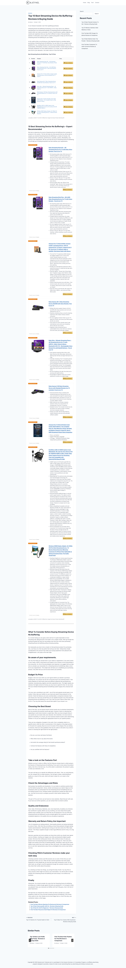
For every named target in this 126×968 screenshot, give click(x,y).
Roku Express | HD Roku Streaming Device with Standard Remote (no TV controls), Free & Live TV (47, 93)
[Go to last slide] (30, 940)
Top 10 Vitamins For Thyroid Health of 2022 (37, 919)
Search (82, 11)
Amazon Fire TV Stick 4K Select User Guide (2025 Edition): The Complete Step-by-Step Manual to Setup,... (46, 100)
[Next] (72, 940)
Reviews (30, 13)
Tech (92, 2)
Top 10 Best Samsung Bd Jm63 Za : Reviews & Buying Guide (47, 906)
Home (84, 2)
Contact (97, 2)
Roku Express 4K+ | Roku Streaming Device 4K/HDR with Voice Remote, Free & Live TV (60, 303)
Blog (88, 2)
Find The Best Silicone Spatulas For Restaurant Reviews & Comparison (50, 904)
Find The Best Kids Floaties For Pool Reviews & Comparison (63, 938)
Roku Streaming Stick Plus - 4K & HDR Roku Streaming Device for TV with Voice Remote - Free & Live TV (46, 68)
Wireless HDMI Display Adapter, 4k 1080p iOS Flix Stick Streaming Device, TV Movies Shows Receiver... (47, 112)
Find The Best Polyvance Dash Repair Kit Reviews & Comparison (48, 909)
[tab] (48, 948)
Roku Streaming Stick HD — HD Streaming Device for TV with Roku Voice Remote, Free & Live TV (47, 63)
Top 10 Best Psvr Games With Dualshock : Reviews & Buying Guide (65, 919)
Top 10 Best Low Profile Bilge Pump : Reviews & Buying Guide (37, 938)
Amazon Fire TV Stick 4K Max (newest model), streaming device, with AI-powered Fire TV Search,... (47, 75)
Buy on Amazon (68, 62)
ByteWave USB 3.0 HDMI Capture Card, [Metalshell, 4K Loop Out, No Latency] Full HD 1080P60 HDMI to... (47, 107)
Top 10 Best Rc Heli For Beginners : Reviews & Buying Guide (47, 908)
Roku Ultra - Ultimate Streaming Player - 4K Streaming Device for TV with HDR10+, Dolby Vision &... (47, 88)
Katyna (31, 22)
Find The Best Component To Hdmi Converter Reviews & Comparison (89, 46)
